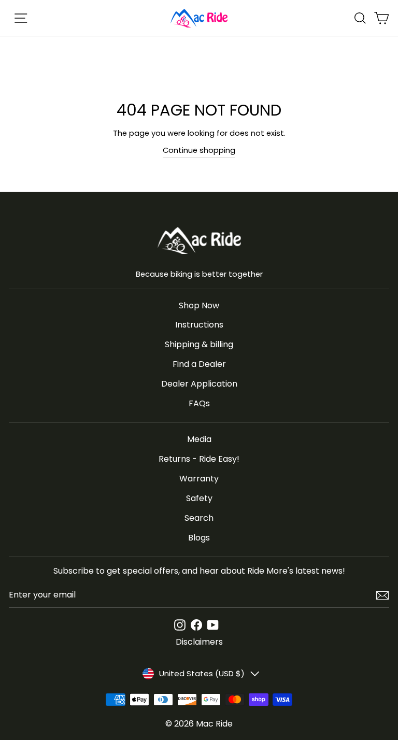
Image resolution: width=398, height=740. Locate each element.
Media (199, 439)
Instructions (199, 325)
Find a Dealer (199, 364)
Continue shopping (199, 150)
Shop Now (199, 305)
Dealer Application (199, 384)
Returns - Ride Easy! (199, 459)
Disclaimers (199, 642)
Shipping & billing (199, 344)
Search (199, 518)
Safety (199, 498)
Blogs (199, 538)
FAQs (199, 403)
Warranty (199, 479)
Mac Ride (214, 724)
